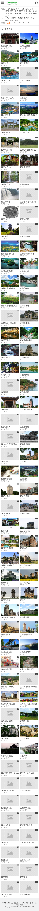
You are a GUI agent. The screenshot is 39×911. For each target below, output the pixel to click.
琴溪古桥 (25, 721)
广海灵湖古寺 (8, 756)
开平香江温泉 (8, 548)
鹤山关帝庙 (26, 444)
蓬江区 (13, 18)
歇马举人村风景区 (10, 323)
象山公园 (6, 132)
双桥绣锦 (25, 219)
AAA (27, 23)
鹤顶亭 (5, 409)
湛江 (11, 11)
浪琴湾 (5, 842)
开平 (7, 20)
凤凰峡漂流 (26, 894)
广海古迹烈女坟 (28, 773)
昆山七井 (6, 358)
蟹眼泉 (5, 392)
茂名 (16, 11)
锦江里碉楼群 (8, 565)
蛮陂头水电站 (8, 687)
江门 (7, 11)
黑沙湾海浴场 (8, 98)
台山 (32, 18)
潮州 (30, 13)
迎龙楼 (24, 548)
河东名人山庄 (8, 167)
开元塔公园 (7, 652)
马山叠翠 (25, 392)
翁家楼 (5, 739)
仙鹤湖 (24, 479)
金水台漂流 (7, 479)
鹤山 (11, 20)
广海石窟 (25, 739)
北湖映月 (25, 375)
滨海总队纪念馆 (9, 704)
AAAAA (14, 23)
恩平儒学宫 (26, 167)
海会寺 (5, 63)
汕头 (27, 9)
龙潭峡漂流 (26, 808)
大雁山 (24, 461)
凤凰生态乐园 (8, 254)
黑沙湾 (24, 98)
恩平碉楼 (6, 340)
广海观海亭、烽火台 (11, 773)
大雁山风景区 (27, 409)
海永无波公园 (27, 825)
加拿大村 (25, 617)
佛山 (31, 9)
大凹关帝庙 (7, 46)
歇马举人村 (7, 150)
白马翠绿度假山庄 (10, 306)
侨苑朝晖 (25, 184)
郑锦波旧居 (26, 323)
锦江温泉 (6, 81)
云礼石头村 (26, 236)
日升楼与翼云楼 (9, 617)
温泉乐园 (25, 271)
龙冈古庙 (6, 513)
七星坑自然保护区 (29, 150)
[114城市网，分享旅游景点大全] (12, 3)
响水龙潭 (6, 184)
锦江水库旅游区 (9, 288)
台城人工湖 (26, 860)
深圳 (17, 9)
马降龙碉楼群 (27, 583)
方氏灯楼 (6, 600)
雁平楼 (5, 583)
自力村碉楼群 (27, 565)
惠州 (25, 11)
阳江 (11, 13)
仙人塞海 (25, 288)
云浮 (7, 16)
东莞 (21, 13)
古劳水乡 (6, 461)
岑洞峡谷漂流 (27, 340)
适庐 (23, 600)
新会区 (26, 18)
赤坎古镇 (6, 635)
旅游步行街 (7, 669)
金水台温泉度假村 (10, 444)
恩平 (16, 20)
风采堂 (5, 531)
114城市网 (18, 907)
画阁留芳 (25, 358)
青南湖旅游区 (8, 271)
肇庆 (21, 11)
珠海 (22, 9)
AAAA (21, 23)
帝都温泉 (25, 132)
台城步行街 (7, 808)
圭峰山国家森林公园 (29, 115)
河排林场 (25, 306)
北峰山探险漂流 (28, 669)
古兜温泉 (6, 115)
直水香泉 (25, 427)
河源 (7, 13)
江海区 (20, 18)
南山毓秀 (6, 427)
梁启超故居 (26, 46)
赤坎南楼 (6, 496)
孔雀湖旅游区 (27, 652)
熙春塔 (5, 236)
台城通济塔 (26, 790)
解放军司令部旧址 (29, 202)
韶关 (13, 9)
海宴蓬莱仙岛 (8, 790)
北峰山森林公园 (28, 842)
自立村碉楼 (26, 531)
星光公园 (25, 496)
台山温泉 (6, 825)
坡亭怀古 (6, 375)
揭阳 (35, 13)
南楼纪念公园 (27, 635)
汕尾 (35, 11)
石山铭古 (6, 219)
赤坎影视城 (26, 81)
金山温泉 (25, 63)
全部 (8, 23)
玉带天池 (6, 202)
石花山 (5, 877)
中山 (25, 13)
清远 (16, 13)
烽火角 (24, 756)
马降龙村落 (26, 513)
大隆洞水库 (7, 894)
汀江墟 (5, 860)
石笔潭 (24, 877)
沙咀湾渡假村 (8, 721)
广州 (8, 9)
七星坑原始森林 (28, 254)
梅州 (30, 11)
